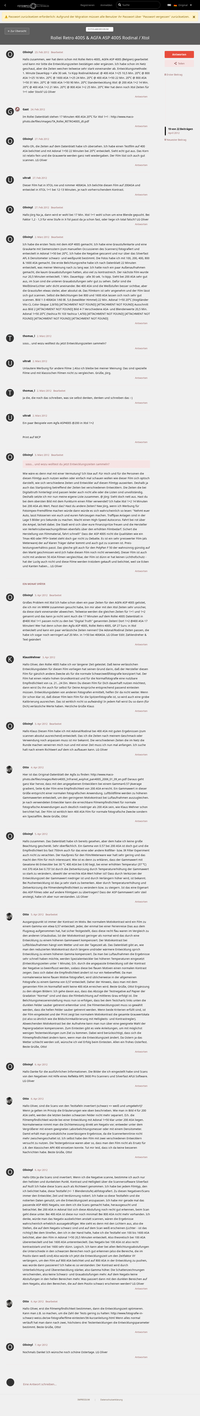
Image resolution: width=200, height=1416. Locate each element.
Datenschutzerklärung (111, 1399)
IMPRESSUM (84, 1399)
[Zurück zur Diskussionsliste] (5, 5)
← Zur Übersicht (17, 31)
